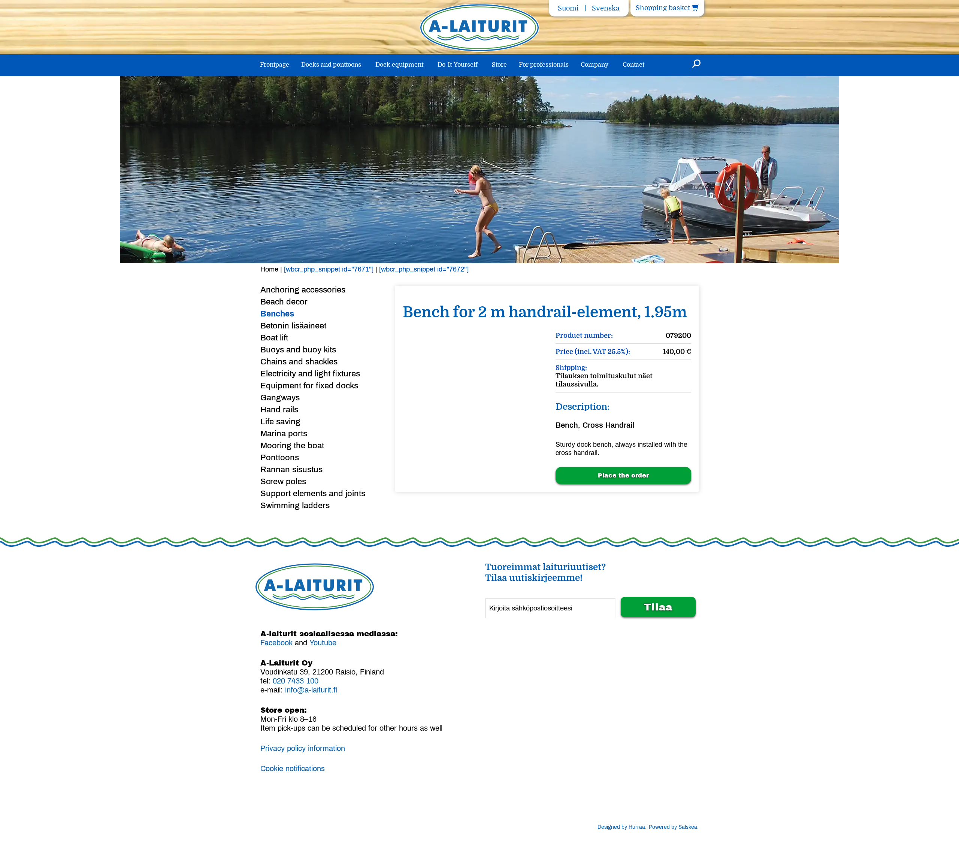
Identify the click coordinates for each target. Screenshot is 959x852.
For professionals (544, 64)
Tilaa (658, 607)
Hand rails (279, 410)
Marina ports (283, 434)
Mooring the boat (292, 446)
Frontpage (274, 64)
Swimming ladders (295, 505)
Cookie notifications (292, 768)
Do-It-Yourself (458, 64)
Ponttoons (279, 458)
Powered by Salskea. (674, 827)
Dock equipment (399, 64)
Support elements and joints (312, 493)
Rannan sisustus (291, 470)
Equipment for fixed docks (309, 386)
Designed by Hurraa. (622, 827)
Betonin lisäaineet (293, 326)
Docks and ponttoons (331, 64)
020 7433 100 (295, 681)
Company (594, 64)
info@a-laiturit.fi (311, 690)
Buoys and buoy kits (298, 350)
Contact (633, 64)
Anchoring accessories (302, 290)
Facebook (276, 643)
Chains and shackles (299, 362)
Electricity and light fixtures (310, 374)
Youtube (322, 643)
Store (499, 64)
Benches (277, 314)
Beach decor (284, 302)
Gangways (280, 398)
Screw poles (283, 481)
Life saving (280, 422)
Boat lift (274, 338)
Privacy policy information (302, 748)
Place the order (623, 475)
